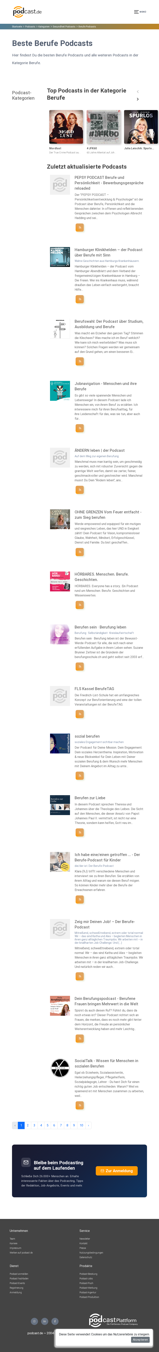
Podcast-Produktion (89, 1297)
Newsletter (85, 1238)
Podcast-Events (17, 1283)
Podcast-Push (86, 1283)
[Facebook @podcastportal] (55, 1321)
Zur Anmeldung (119, 1171)
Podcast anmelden (19, 1274)
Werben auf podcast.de (21, 1252)
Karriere (13, 1243)
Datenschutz (86, 1257)
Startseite (17, 26)
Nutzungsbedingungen (91, 1252)
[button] (138, 91)
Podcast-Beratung (88, 1274)
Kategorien (44, 26)
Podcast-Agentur (88, 1292)
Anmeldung (16, 1292)
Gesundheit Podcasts (64, 26)
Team (12, 1238)
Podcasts (30, 26)
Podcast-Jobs (86, 1278)
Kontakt (83, 1243)
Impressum (15, 1248)
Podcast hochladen (19, 1278)
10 (81, 1125)
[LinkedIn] (44, 1321)
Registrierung (16, 1288)
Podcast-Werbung (88, 1288)
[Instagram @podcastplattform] (34, 1321)
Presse (83, 1248)
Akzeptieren (140, 1339)
